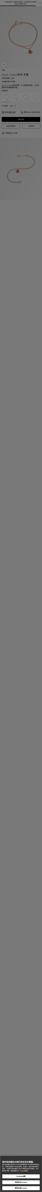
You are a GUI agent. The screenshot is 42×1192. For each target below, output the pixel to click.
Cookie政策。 (24, 1171)
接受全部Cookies (21, 1188)
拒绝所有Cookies (21, 1182)
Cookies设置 (21, 1176)
